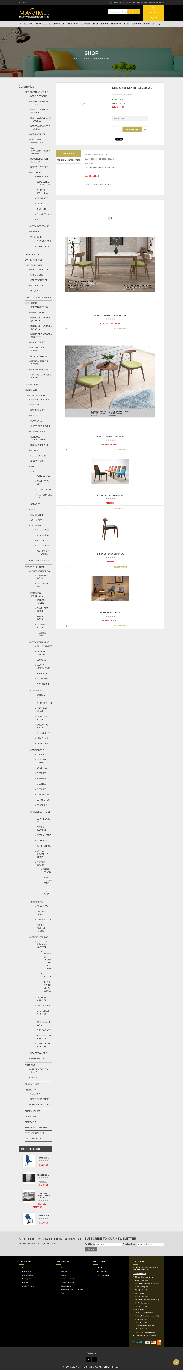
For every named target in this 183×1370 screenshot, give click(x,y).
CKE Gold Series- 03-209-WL (110, 495)
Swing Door (43, 246)
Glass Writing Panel (47, 880)
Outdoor (30, 1065)
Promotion (31, 1090)
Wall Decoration (39, 561)
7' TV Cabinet (44, 546)
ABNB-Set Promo (39, 399)
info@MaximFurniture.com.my (146, 1335)
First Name (90, 1244)
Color (115, 113)
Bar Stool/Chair (39, 269)
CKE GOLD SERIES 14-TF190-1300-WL (110, 316)
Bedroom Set (37, 134)
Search (133, 12)
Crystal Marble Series (38, 297)
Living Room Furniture (37, 395)
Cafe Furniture (34, 265)
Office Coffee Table (41, 928)
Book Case (36, 421)
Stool (33, 509)
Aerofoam (42, 177)
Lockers (41, 660)
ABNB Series (43, 476)
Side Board (31, 1117)
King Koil (41, 209)
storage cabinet (34, 1133)
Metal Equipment (39, 642)
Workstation (37, 1058)
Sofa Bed (35, 504)
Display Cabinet (39, 445)
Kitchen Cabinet (39, 356)
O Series (41, 784)
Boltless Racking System (42, 944)
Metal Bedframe (39, 226)
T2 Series (42, 805)
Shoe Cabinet (32, 1111)
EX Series (42, 768)
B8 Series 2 (44, 1216)
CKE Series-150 (43, 1175)
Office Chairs (38, 691)
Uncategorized (33, 1139)
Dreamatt (42, 198)
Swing (33, 1078)
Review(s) (128, 94)
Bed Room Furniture (36, 92)
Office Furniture (35, 567)
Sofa (33, 472)
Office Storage (39, 937)
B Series (41, 754)
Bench (34, 415)
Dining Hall (31, 303)
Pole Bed (35, 232)
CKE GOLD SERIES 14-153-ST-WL (110, 437)
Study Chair (37, 515)
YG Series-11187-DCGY (110, 613)
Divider (34, 450)
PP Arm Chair (32, 1084)
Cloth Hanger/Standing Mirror (40, 151)
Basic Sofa (43, 906)
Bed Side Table (38, 96)
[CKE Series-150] (28, 1178)
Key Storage (44, 846)
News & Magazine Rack (42, 854)
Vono (39, 220)
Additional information (68, 160)
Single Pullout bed (36, 1128)
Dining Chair (37, 312)
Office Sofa (37, 902)
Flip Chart (42, 841)
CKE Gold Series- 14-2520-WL (110, 554)
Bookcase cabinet (35, 254)
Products (84, 58)
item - (154, 13)
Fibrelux (42, 204)
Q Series (41, 789)
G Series (41, 773)
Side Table (36, 466)
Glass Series (37, 342)
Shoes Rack (37, 461)
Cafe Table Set (38, 280)
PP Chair (35, 291)
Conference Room (40, 571)
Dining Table (32, 384)
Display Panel (44, 835)
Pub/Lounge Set (39, 369)
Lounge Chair (38, 456)
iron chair (31, 390)
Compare (145, 129)
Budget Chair (44, 703)
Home (75, 58)
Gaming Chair (44, 733)
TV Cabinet (36, 526)
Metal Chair (37, 285)
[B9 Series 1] (28, 1161)
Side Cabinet (44, 1030)
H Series (41, 779)
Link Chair (42, 738)
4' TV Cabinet (44, 530)
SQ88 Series (43, 800)
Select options (120, 329)
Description (68, 153)
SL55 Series (43, 795)
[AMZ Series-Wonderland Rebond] (28, 1196)
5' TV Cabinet (44, 535)
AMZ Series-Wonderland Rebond (44, 1195)
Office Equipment (40, 812)
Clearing (35, 1094)
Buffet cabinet (33, 260)
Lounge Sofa (44, 920)
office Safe (43, 1006)
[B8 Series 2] (28, 1219)
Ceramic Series (39, 307)
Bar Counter (37, 410)
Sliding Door (44, 241)
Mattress (35, 172)
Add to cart (132, 129)
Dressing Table (39, 167)
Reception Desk (39, 1053)
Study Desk (36, 520)
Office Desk (37, 750)
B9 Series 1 (44, 1158)
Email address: (129, 1244)
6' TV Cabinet (44, 540)
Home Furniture (39, 1099)
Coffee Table (37, 432)
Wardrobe (36, 237)
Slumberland (44, 214)
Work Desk (43, 684)
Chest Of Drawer (40, 426)
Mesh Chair (43, 744)
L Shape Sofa (44, 489)
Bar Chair (35, 405)
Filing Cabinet (44, 646)
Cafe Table (36, 275)
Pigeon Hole (43, 673)
